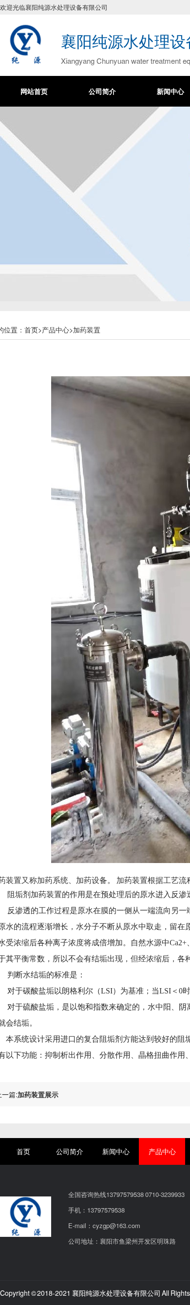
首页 (31, 329)
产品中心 (55, 329)
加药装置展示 (38, 1094)
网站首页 (34, 91)
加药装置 (86, 329)
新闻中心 (116, 1151)
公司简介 (102, 91)
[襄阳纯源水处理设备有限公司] (25, 43)
